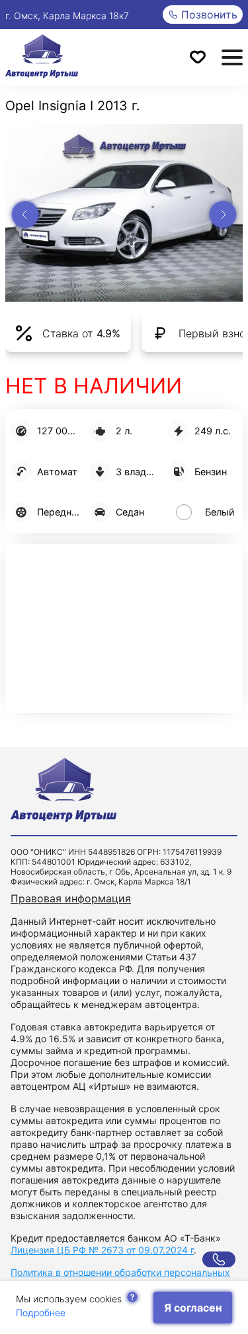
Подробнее (40, 1312)
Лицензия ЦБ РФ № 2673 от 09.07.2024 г (102, 1249)
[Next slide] (223, 214)
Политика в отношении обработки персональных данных (120, 1278)
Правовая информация (71, 898)
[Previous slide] (25, 214)
